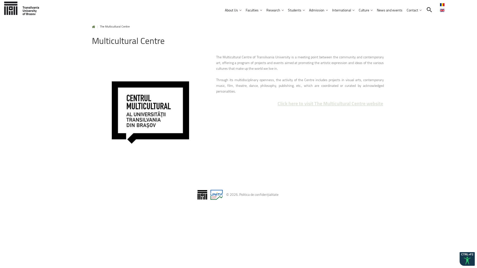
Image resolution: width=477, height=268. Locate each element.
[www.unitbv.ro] (22, 8)
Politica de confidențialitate (258, 194)
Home (93, 27)
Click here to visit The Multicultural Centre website (330, 103)
